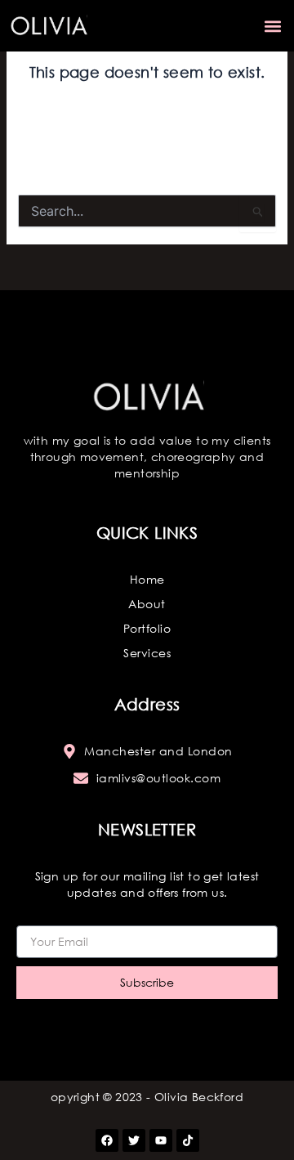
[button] (272, 25)
